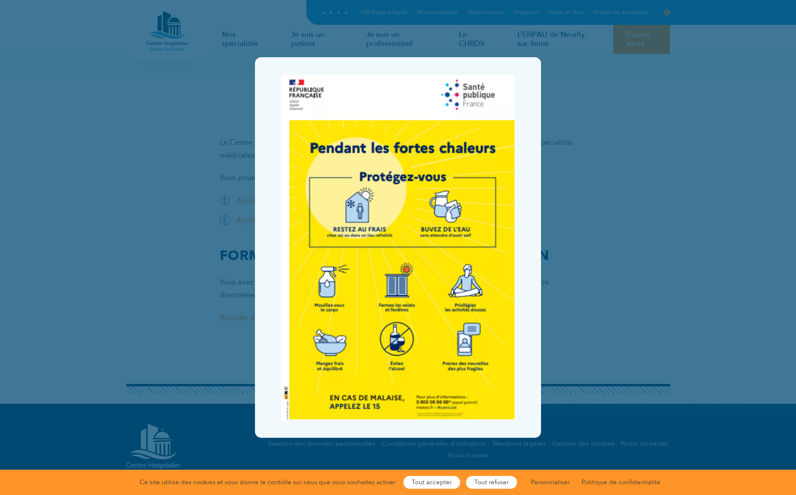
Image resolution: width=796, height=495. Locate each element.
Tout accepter (432, 482)
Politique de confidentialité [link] (621, 482)
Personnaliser (550, 482)
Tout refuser (491, 482)
